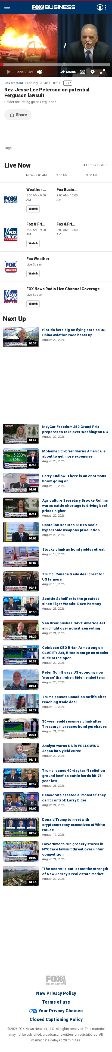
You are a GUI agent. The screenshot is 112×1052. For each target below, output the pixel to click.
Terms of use (56, 1002)
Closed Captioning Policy (56, 1019)
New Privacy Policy (56, 993)
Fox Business (53, 7)
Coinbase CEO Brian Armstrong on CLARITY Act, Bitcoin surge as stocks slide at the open (75, 653)
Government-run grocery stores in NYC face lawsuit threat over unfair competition (73, 849)
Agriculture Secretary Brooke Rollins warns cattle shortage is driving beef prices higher (75, 505)
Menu (7, 7)
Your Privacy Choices (60, 1010)
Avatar (100, 7)
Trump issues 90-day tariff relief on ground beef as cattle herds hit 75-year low (73, 776)
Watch (33, 209)
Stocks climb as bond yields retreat (73, 549)
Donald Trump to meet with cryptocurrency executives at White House (73, 824)
